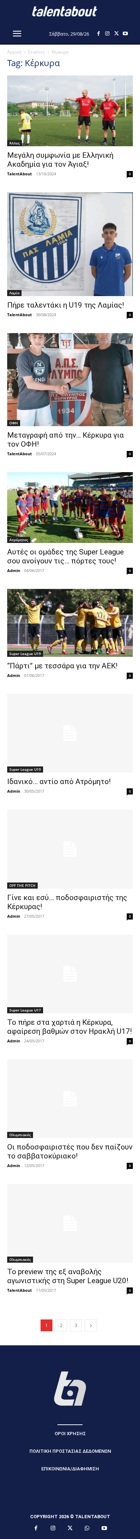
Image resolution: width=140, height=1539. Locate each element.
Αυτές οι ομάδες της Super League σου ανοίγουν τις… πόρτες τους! (65, 556)
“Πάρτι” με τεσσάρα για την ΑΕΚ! (62, 666)
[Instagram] (107, 33)
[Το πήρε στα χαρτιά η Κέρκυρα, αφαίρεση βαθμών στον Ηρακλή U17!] (70, 974)
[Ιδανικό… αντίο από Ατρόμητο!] (70, 733)
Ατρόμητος (18, 539)
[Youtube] (125, 33)
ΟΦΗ (13, 422)
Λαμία (14, 292)
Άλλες (14, 143)
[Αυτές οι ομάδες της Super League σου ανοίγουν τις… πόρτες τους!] (70, 507)
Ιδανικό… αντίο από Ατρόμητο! (59, 781)
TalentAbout (19, 173)
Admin (13, 570)
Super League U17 (25, 1010)
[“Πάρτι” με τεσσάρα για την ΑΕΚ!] (70, 623)
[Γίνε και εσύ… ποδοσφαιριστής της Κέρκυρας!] (70, 849)
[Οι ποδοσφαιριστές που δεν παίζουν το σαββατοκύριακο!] (70, 1098)
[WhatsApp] (87, 1528)
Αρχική (14, 52)
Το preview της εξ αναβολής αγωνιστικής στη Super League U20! (67, 1276)
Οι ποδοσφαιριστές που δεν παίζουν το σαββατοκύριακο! (69, 1151)
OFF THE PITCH (22, 885)
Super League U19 (25, 653)
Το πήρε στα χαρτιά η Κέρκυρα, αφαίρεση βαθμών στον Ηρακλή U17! (69, 1027)
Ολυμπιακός (20, 1134)
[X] (116, 33)
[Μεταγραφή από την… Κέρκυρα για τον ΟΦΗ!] (70, 379)
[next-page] (91, 1325)
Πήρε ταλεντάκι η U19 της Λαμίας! (65, 305)
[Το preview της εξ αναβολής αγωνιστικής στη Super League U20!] (70, 1223)
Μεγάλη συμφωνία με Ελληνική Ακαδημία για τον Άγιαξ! (60, 160)
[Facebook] (98, 33)
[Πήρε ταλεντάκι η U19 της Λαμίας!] (70, 244)
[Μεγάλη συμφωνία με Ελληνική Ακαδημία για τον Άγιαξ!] (70, 110)
